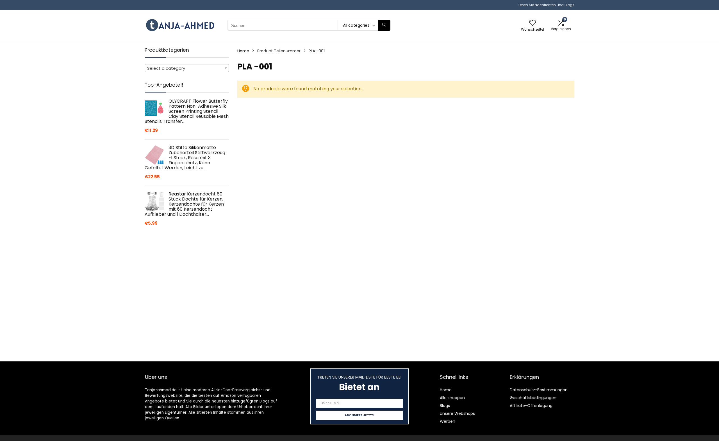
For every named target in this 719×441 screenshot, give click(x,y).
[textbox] (187, 68)
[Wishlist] (532, 23)
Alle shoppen (452, 397)
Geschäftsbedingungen (533, 397)
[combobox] (187, 68)
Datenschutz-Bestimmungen (539, 390)
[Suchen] (384, 25)
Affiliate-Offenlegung (531, 405)
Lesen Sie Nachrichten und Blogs (546, 5)
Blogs (445, 405)
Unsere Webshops (457, 413)
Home (243, 51)
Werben (447, 421)
